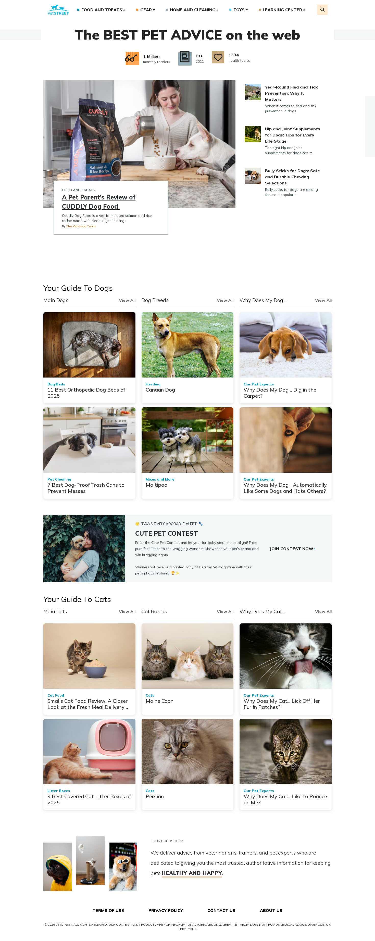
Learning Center (282, 9)
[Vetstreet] (58, 10)
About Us (271, 910)
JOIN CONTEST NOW (291, 548)
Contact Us (221, 910)
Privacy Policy (165, 910)
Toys (239, 9)
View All (127, 300)
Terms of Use (108, 910)
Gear (146, 9)
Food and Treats (101, 9)
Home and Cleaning (192, 9)
